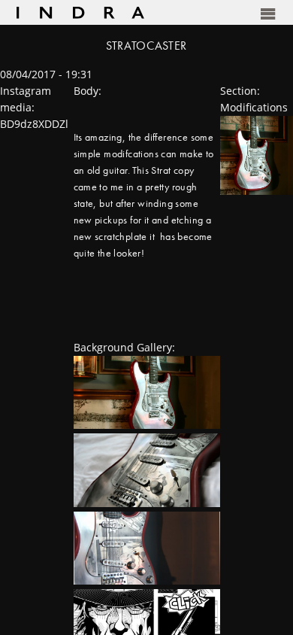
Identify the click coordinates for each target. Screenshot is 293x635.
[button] (212, 13)
